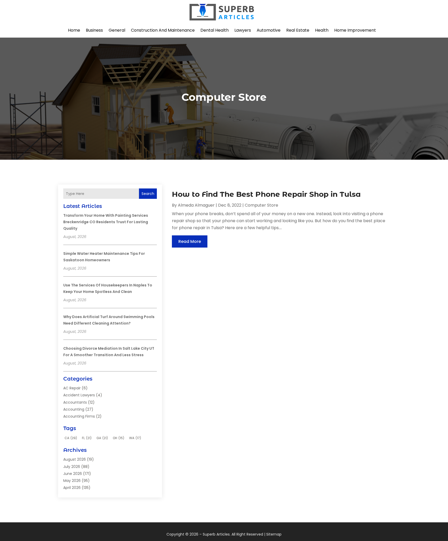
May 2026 (72, 480)
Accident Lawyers (79, 395)
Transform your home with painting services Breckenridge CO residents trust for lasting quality (105, 222)
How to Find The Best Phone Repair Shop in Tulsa (266, 194)
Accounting (73, 409)
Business (94, 30)
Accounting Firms (79, 416)
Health (321, 30)
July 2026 (71, 466)
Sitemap (274, 534)
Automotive (269, 30)
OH (118, 438)
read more (189, 241)
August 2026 (74, 459)
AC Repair (72, 388)
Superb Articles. (216, 534)
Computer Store (261, 205)
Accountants (75, 402)
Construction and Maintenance (163, 30)
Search (148, 193)
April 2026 (72, 487)
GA (102, 438)
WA (135, 438)
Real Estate (297, 30)
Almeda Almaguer (196, 205)
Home (74, 30)
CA (71, 438)
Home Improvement (355, 30)
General (117, 30)
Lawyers (242, 30)
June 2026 (72, 473)
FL (87, 438)
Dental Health (214, 30)
